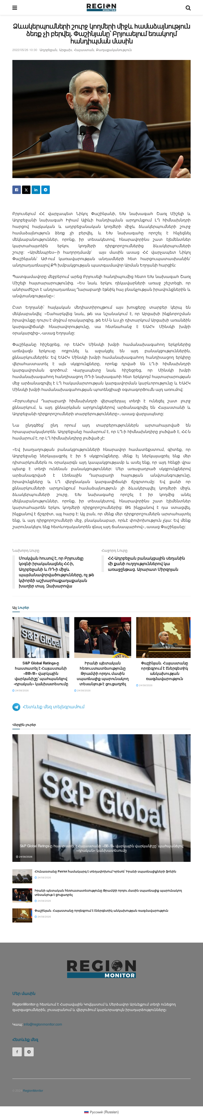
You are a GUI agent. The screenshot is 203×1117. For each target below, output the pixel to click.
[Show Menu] (14, 7)
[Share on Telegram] (45, 190)
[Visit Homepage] (101, 7)
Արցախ (65, 49)
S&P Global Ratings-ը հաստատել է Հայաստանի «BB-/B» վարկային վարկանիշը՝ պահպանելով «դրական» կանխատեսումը (41, 673)
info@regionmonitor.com (43, 1024)
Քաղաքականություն (114, 49)
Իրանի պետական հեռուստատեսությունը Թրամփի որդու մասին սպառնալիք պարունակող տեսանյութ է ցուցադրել (102, 673)
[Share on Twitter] (26, 190)
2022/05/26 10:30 (24, 49)
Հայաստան (84, 49)
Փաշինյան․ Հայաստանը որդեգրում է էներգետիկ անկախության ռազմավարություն (164, 670)
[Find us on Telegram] (29, 1051)
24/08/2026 (22, 690)
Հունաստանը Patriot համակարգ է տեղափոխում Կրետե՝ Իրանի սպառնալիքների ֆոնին (105, 871)
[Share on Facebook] (16, 190)
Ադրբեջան (48, 49)
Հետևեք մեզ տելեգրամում (53, 706)
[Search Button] (188, 7)
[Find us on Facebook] (17, 1051)
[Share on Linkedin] (36, 190)
